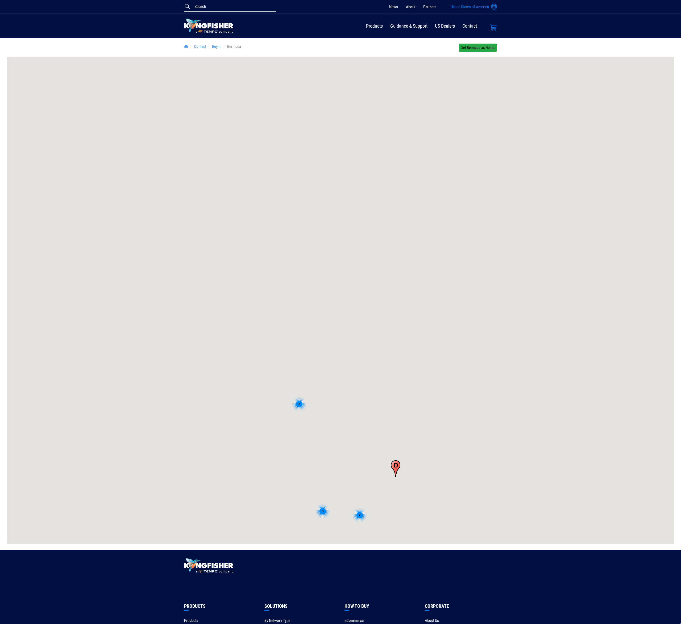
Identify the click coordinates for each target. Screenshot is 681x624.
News (393, 7)
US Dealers (445, 26)
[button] (395, 468)
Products (374, 26)
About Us (432, 620)
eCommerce (354, 620)
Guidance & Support (408, 26)
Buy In (216, 46)
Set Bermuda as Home (478, 47)
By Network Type (277, 620)
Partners (430, 7)
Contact (469, 26)
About (410, 7)
